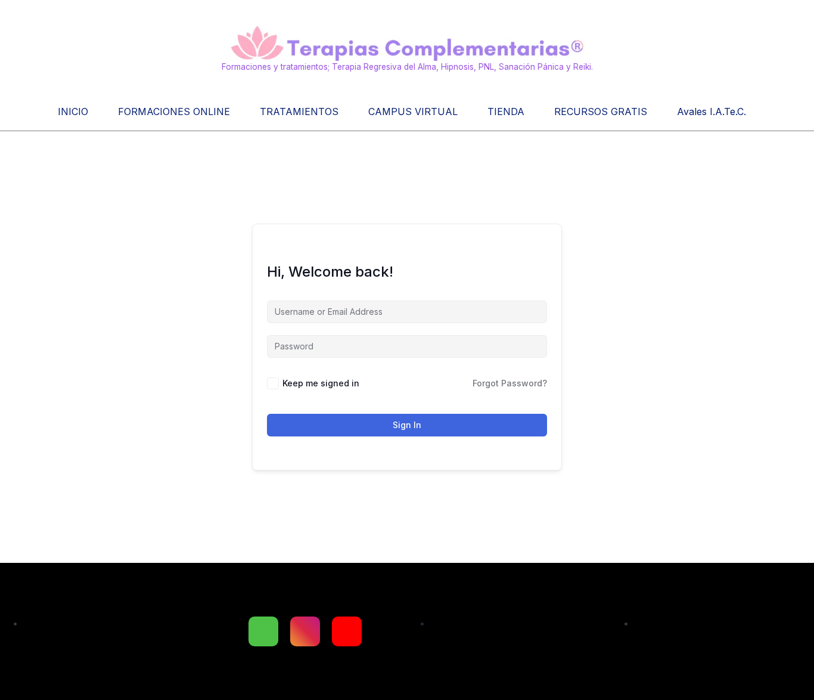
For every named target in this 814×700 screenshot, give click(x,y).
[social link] (263, 631)
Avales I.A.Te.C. (711, 111)
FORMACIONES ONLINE (174, 111)
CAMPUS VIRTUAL (413, 111)
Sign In (407, 425)
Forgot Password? (510, 383)
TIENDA (505, 111)
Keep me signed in (320, 383)
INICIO (73, 111)
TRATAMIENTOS (299, 111)
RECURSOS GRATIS (600, 111)
